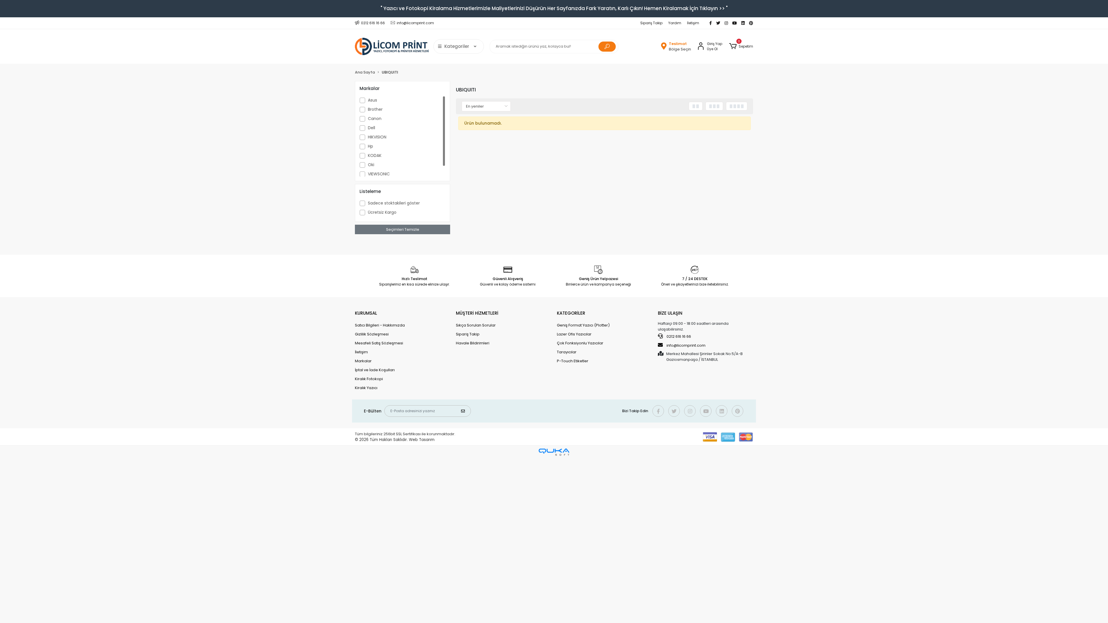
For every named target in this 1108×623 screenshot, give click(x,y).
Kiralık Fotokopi (369, 379)
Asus (372, 100)
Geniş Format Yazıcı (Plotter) (583, 325)
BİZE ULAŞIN (670, 313)
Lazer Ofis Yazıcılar (574, 334)
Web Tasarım (422, 439)
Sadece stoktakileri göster (394, 203)
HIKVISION (377, 137)
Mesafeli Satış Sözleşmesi (379, 343)
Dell (371, 128)
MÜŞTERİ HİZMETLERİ (477, 313)
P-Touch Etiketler (572, 361)
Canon (374, 118)
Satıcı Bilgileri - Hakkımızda (380, 325)
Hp (370, 146)
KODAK (374, 155)
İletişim (693, 22)
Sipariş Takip (651, 22)
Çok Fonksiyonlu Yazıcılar (580, 343)
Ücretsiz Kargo (382, 212)
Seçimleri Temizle (402, 229)
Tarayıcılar (567, 352)
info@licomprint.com (686, 345)
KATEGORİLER (571, 313)
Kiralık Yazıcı (366, 388)
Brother (375, 109)
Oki (371, 165)
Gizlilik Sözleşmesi (372, 334)
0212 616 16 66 (678, 336)
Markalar (363, 361)
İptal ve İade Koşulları (375, 370)
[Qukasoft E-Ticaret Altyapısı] (554, 452)
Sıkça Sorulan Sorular (476, 325)
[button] (741, 46)
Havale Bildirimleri (472, 343)
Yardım (674, 22)
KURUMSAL (366, 313)
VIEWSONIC (379, 174)
